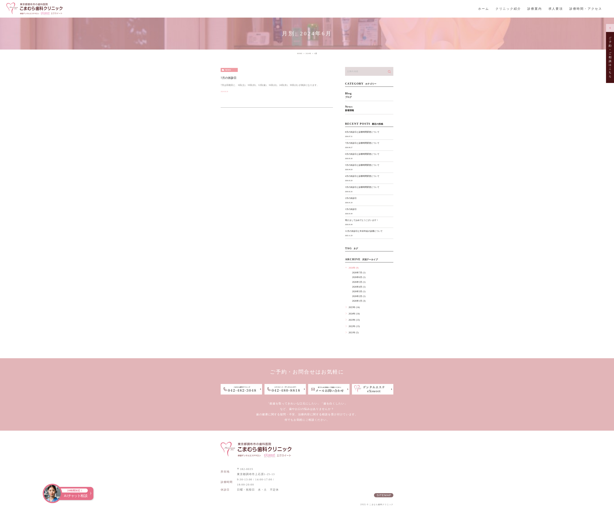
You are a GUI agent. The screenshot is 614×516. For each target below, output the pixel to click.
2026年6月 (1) (359, 277)
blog (348, 95)
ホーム (483, 8)
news (228, 70)
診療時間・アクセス (585, 8)
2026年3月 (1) (359, 291)
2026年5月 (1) (359, 282)
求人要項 (555, 8)
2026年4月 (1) (359, 287)
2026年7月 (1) (359, 272)
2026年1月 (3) (359, 301)
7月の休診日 (228, 77)
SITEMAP (384, 495)
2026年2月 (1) (359, 296)
